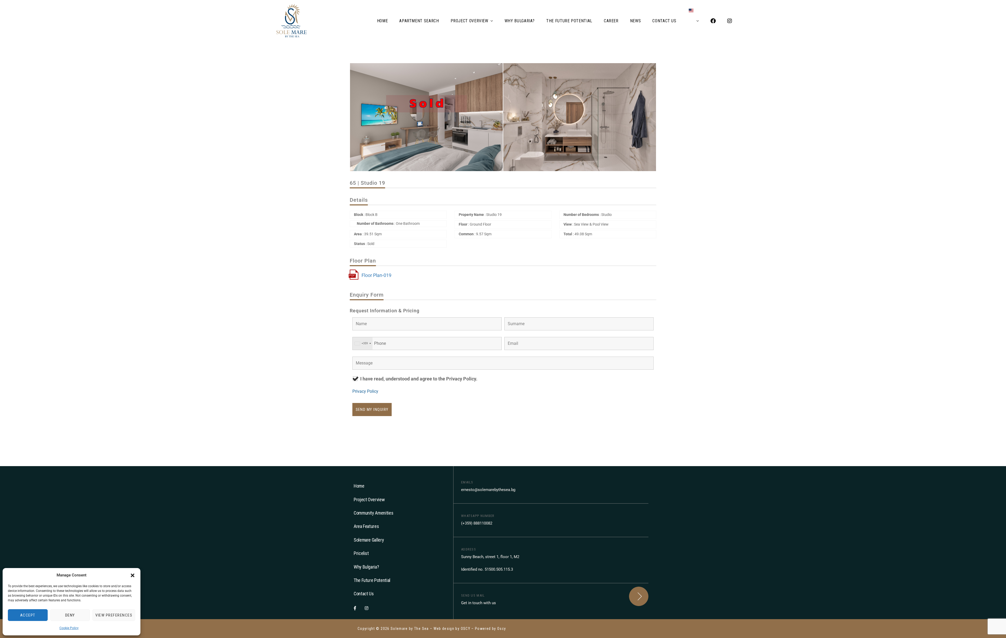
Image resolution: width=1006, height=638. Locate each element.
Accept (27, 615)
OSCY (465, 628)
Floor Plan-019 (376, 275)
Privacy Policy (365, 391)
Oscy (501, 628)
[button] (132, 575)
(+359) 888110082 (476, 523)
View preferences (113, 615)
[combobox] (363, 343)
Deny (70, 615)
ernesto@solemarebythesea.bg (488, 489)
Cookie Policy (69, 628)
